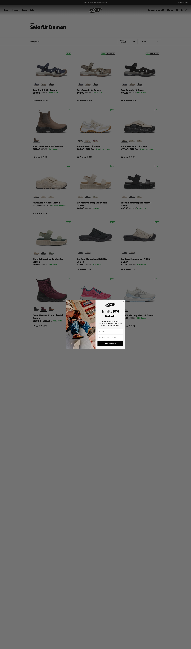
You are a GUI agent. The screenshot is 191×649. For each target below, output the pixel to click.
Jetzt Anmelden (110, 343)
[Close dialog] (124, 302)
